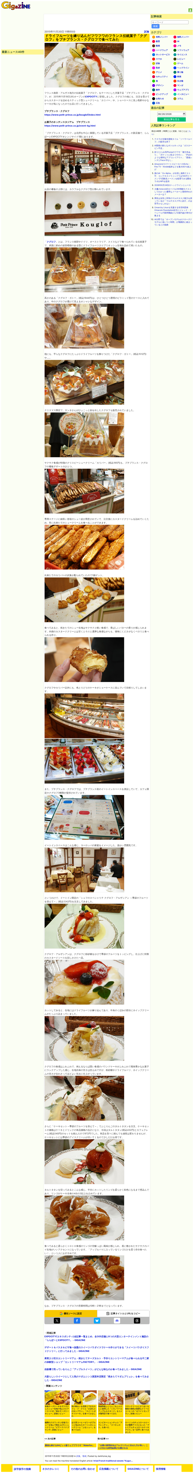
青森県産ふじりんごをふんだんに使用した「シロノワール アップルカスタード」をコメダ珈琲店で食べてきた (110, 1410)
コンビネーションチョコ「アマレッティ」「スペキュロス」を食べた (110, 1441)
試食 (146, 31)
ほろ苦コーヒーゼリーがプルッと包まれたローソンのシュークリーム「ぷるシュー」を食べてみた (84, 1438)
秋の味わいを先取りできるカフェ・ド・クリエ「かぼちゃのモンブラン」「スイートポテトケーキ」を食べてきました (84, 1411)
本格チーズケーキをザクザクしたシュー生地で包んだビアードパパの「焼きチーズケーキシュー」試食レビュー (57, 1410)
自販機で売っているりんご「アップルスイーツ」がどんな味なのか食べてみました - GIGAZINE (93, 1369)
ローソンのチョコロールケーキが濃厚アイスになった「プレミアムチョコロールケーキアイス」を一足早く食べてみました (137, 1439)
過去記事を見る (172, 119)
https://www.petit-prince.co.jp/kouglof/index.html (72, 114)
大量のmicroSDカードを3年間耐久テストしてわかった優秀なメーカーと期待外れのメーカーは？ (173, 192)
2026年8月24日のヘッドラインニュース (172, 185)
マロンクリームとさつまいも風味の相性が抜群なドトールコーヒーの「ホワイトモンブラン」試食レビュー (137, 1410)
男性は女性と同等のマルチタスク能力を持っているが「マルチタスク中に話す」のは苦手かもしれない (173, 201)
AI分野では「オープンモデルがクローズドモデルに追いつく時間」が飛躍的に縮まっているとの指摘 (173, 222)
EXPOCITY (91, 96)
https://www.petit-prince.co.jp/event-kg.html (69, 125)
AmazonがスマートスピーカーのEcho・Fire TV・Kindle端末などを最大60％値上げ (172, 167)
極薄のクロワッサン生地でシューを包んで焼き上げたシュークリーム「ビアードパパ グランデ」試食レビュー (57, 1438)
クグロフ (51, 241)
